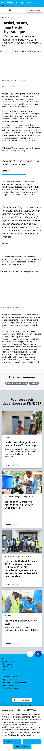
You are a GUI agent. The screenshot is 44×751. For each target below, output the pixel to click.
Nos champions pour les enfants (14, 682)
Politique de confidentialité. (21, 735)
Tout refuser (31, 741)
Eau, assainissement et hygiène (16, 383)
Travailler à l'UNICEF (10, 667)
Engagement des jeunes (11, 680)
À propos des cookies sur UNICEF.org (19, 710)
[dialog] (22, 728)
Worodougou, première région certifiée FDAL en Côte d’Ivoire (19, 504)
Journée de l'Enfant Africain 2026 (21, 622)
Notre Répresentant (10, 685)
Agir (3, 670)
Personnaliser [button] (22, 746)
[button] (38, 654)
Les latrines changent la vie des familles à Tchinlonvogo (21, 444)
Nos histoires (7, 664)
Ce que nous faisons (10, 661)
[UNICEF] (17, 2)
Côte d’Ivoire (34, 383)
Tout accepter (12, 741)
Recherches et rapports (11, 688)
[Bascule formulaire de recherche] (10, 10)
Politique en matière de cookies (23, 732)
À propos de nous (9, 677)
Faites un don (34, 10)
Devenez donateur (22, 700)
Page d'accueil (8, 658)
